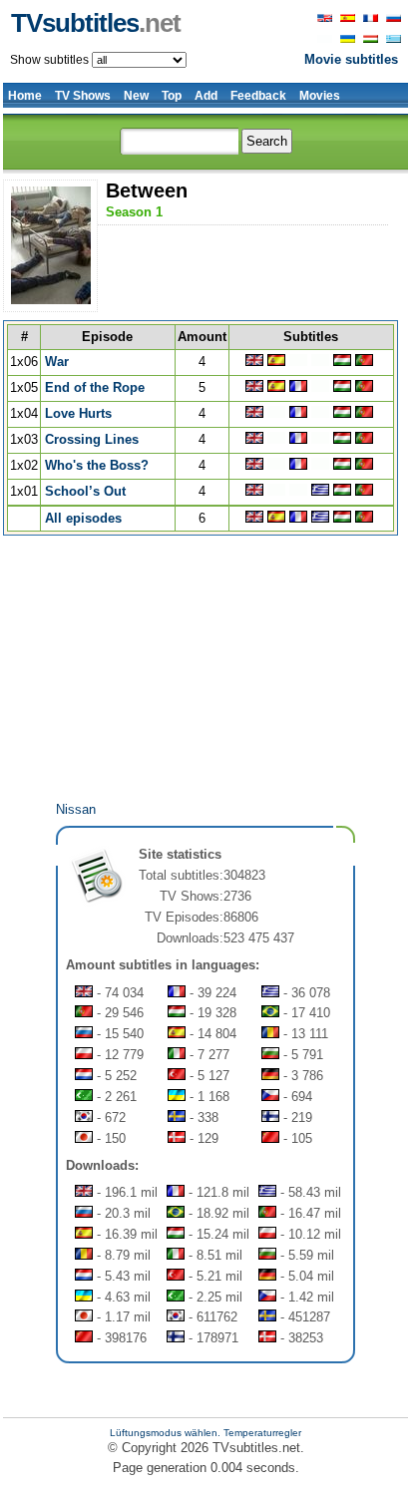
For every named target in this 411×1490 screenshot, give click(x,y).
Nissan (76, 809)
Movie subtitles (351, 59)
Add (206, 96)
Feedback (258, 96)
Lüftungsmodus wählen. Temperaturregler (205, 1432)
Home (25, 96)
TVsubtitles (96, 23)
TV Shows (83, 96)
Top (172, 96)
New (136, 96)
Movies (319, 96)
